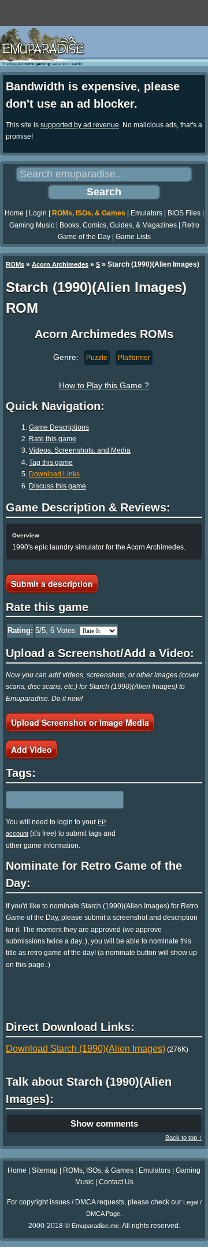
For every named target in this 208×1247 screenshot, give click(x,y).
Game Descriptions (59, 427)
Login (38, 213)
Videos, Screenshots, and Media (80, 450)
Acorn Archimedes (60, 264)
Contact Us (116, 1182)
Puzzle (96, 358)
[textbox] (56, 799)
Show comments (104, 1123)
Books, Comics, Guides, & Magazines (118, 225)
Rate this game (52, 439)
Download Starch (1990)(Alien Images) (85, 1048)
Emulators (146, 213)
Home (14, 213)
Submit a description (52, 583)
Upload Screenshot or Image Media (80, 722)
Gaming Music (31, 225)
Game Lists (133, 237)
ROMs (15, 264)
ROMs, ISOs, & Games (88, 213)
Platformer (134, 358)
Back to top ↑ (183, 1137)
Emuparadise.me (95, 1225)
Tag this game (51, 462)
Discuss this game (57, 486)
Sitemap (45, 1170)
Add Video (31, 749)
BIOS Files (184, 213)
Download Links (54, 474)
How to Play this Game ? (104, 385)
